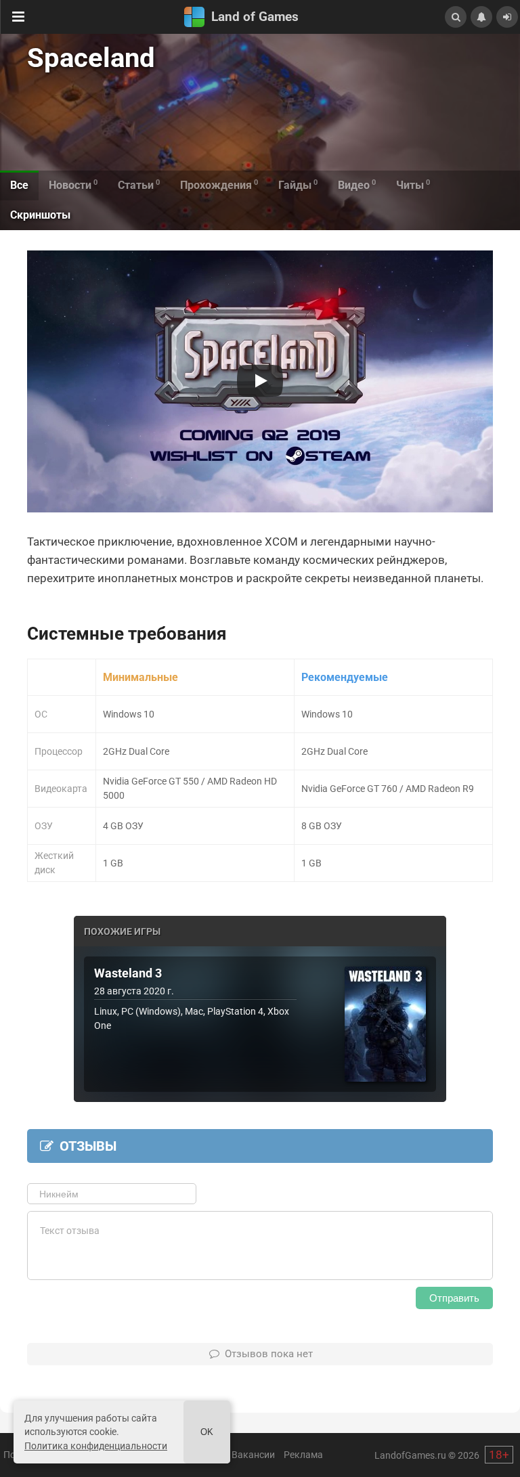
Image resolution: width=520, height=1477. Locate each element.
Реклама (303, 1454)
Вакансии (253, 1454)
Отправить (454, 1298)
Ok (206, 1432)
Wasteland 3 (128, 973)
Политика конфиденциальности (95, 1445)
